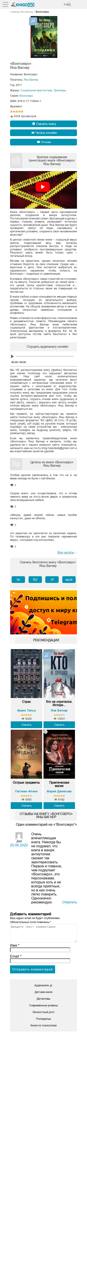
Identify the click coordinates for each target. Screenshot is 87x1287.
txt (18, 579)
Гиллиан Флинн (26, 791)
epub (68, 579)
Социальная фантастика (36, 90)
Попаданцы (43, 1018)
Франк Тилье (26, 710)
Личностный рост (44, 1012)
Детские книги (43, 992)
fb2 (35, 579)
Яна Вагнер (31, 79)
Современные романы (43, 1005)
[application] (43, 357)
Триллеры (60, 90)
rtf (52, 579)
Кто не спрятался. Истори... (59, 703)
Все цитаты (66, 552)
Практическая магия (59, 784)
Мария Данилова (59, 791)
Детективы (43, 998)
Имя (14, 945)
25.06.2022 (19, 845)
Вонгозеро (26, 95)
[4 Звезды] (19, 111)
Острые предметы (26, 782)
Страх (26, 701)
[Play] (12, 356)
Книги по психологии (44, 1025)
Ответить (69, 902)
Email (15, 956)
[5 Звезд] (22, 111)
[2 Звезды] (14, 111)
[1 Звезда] (11, 111)
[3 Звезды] (16, 111)
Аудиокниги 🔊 (43, 985)
